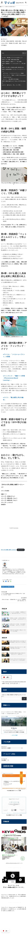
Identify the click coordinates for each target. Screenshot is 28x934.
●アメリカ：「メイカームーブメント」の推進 (13, 73)
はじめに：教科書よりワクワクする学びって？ (12, 57)
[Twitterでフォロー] (3, 581)
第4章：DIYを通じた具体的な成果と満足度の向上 (13, 67)
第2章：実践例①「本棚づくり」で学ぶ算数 (11, 61)
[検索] (24, 698)
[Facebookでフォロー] (6, 581)
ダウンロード (20, 549)
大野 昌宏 (4, 567)
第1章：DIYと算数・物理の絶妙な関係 (10, 59)
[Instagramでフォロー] (8, 581)
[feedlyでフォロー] (11, 581)
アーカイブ (4, 758)
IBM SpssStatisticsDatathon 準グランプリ (14, 863)
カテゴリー (4, 746)
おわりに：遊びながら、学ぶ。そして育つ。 (12, 85)
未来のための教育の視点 (7, 586)
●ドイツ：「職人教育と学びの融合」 (11, 79)
